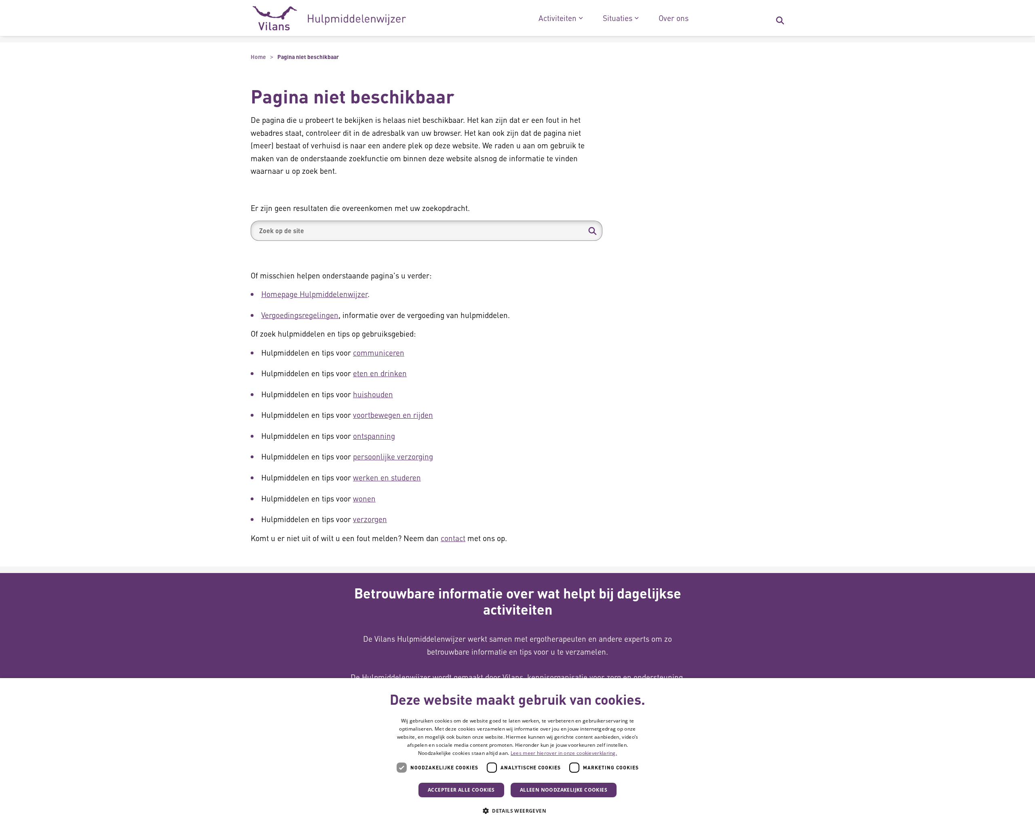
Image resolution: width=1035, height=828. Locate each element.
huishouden (373, 394)
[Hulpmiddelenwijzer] (329, 18)
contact (453, 538)
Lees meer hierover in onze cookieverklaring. (564, 753)
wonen (364, 498)
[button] (592, 231)
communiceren (378, 353)
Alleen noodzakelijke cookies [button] (563, 789)
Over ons (674, 18)
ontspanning (374, 436)
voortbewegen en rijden (393, 415)
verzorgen (370, 519)
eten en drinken (380, 373)
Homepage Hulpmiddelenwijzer (314, 294)
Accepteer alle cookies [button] (461, 789)
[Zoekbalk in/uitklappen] (779, 18)
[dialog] (517, 753)
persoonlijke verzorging (393, 456)
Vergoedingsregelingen (299, 315)
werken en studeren (387, 477)
